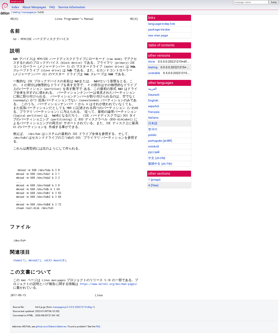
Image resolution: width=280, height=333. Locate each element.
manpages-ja (29, 12)
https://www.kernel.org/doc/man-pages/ (109, 284)
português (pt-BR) (160, 140)
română (153, 146)
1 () (154, 179)
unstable (154, 73)
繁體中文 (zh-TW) (160, 164)
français (153, 112)
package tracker (159, 29)
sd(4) (48, 260)
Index (15, 7)
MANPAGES (17, 1)
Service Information (71, 7)
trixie (151, 61)
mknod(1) (35, 260)
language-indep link (161, 24)
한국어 (152, 129)
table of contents (162, 45)
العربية (152, 89)
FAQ (52, 7)
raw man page (158, 35)
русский (153, 152)
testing (16, 12)
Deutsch (153, 95)
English (153, 100)
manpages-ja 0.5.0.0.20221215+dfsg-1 (73, 307)
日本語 (152, 123)
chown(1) (19, 260)
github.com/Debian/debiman (51, 326)
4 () (153, 185)
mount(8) (60, 260)
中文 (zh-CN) (157, 158)
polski (152, 135)
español (153, 106)
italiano (153, 117)
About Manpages (34, 7)
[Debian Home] (5, 7)
